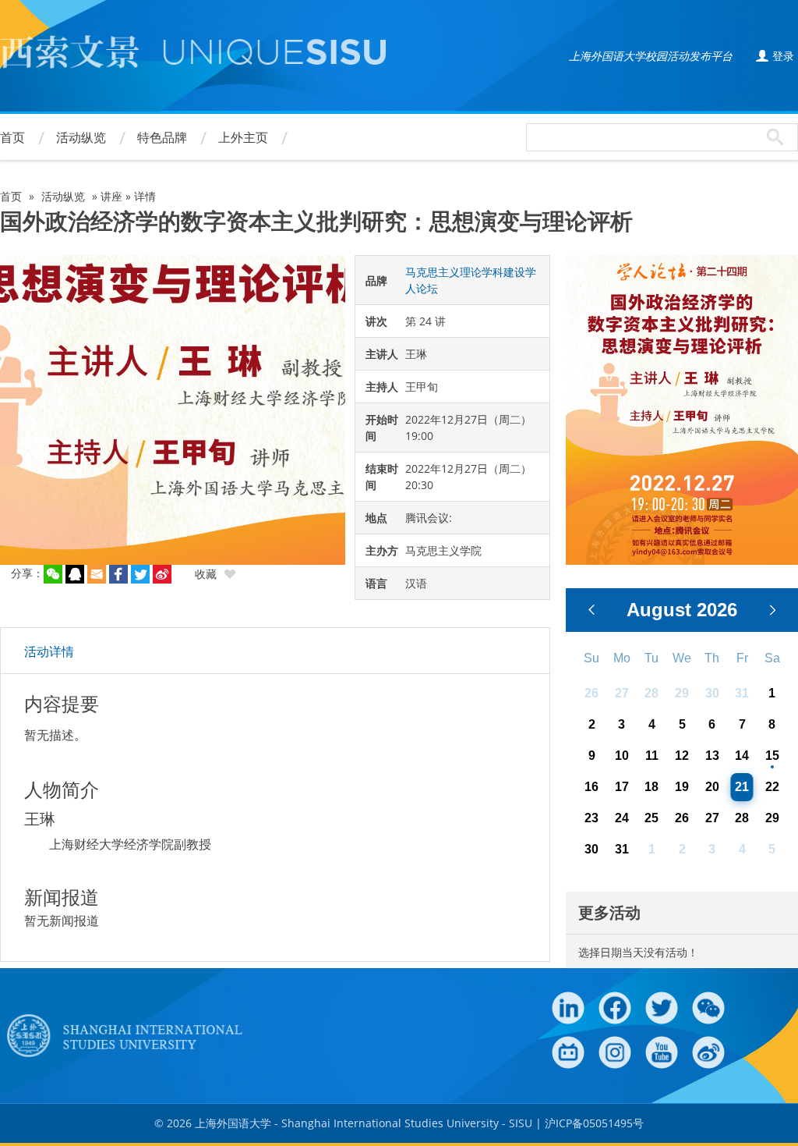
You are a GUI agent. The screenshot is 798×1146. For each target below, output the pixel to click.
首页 (12, 137)
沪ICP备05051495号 (594, 1123)
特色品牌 (162, 137)
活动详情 (49, 651)
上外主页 (243, 137)
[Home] (193, 56)
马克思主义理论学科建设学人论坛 (470, 280)
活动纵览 (81, 137)
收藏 (206, 573)
